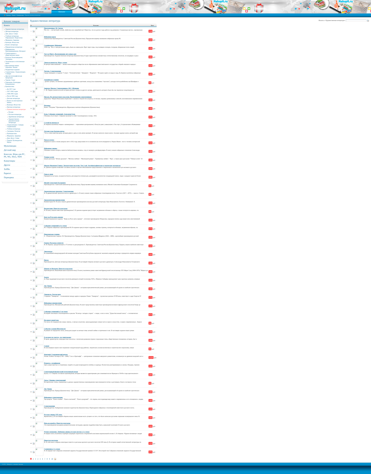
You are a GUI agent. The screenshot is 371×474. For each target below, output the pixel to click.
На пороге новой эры (51, 320)
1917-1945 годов (12, 91)
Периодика (9, 177)
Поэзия (11, 112)
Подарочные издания (12, 69)
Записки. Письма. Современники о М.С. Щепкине (61, 88)
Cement (46, 346)
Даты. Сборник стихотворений (55, 380)
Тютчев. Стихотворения (52, 71)
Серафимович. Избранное (53, 45)
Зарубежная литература (16, 117)
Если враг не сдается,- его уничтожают (57, 337)
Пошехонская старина (52, 234)
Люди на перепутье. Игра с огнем (55, 62)
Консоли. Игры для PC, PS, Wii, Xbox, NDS (14, 155)
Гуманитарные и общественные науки (12, 54)
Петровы (47, 105)
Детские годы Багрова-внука (54, 131)
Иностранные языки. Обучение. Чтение (12, 66)
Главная (40, 12)
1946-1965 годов (12, 94)
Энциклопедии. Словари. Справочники (15, 125)
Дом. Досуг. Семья (11, 34)
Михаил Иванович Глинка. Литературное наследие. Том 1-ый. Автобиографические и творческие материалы (82, 165)
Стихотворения (49, 406)
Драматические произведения (54, 200)
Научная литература (13, 107)
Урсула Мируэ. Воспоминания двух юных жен (60, 54)
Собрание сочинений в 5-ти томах (56, 311)
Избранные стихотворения (53, 397)
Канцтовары (9, 161)
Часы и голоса (49, 140)
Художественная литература (14, 29)
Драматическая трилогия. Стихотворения (59, 191)
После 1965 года (12, 96)
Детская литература (11, 31)
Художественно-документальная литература (14, 120)
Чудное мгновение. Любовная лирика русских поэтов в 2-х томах (66, 432)
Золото (46, 277)
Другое (7, 165)
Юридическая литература (13, 47)
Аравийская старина (51, 80)
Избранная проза (50, 37)
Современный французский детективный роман (61, 372)
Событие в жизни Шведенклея (55, 329)
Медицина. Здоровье (12, 40)
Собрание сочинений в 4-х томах (55, 226)
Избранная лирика (50, 148)
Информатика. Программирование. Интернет (15, 50)
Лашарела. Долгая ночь (52, 294)
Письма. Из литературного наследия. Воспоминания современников (68, 97)
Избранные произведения (53, 303)
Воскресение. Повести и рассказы (55, 208)
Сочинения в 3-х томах (52, 449)
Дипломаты (48, 251)
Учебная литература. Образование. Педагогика (14, 37)
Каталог (62, 12)
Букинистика (20, 15)
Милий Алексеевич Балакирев (55, 183)
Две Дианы (48, 286)
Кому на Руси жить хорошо (53, 217)
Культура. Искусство (12, 42)
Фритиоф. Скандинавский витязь (56, 354)
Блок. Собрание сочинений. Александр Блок (59, 114)
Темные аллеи (49, 157)
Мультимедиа (10, 146)
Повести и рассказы (51, 440)
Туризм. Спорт (10, 80)
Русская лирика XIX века (53, 414)
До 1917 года (11, 89)
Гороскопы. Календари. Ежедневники (13, 83)
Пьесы (46, 260)
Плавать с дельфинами (52, 363)
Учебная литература (13, 129)
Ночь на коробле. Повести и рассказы (57, 423)
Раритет (7, 173)
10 (52, 459)
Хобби (7, 169)
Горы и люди (48, 174)
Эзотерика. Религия (13, 131)
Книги (13, 15)
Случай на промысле (51, 122)
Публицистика (12, 133)
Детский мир (10, 150)
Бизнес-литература (11, 45)
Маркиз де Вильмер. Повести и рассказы (58, 268)
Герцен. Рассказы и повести (53, 243)
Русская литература (15, 114)
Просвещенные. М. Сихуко (53, 28)
